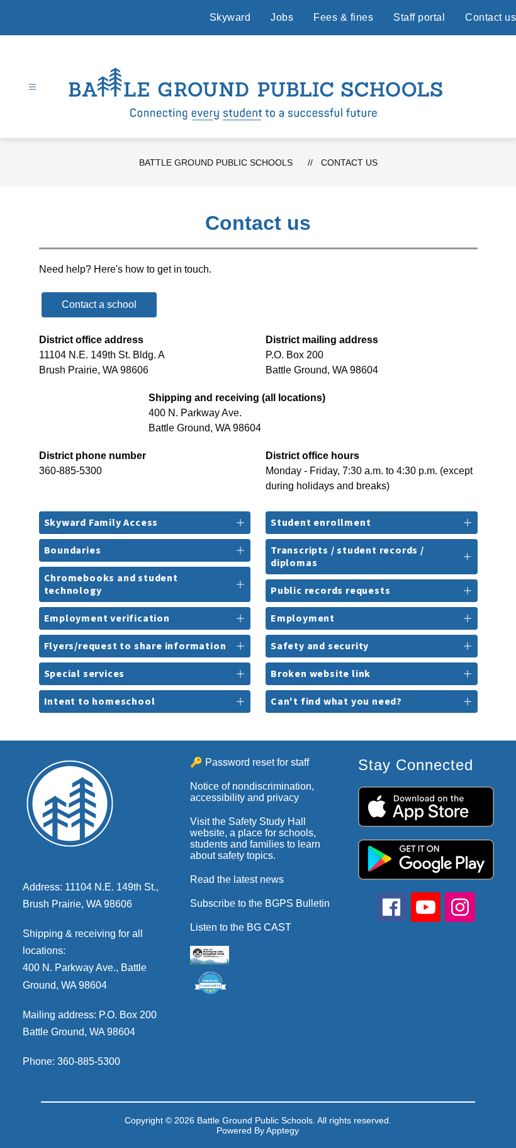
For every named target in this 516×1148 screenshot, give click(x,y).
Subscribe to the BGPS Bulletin (260, 903)
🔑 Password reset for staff (249, 762)
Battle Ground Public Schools (216, 162)
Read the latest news (237, 879)
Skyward (230, 17)
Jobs (282, 17)
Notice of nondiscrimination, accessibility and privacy (252, 792)
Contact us (490, 17)
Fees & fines (343, 17)
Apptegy (282, 1130)
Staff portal (419, 17)
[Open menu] (32, 87)
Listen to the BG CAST (240, 927)
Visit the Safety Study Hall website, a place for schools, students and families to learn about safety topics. (255, 838)
